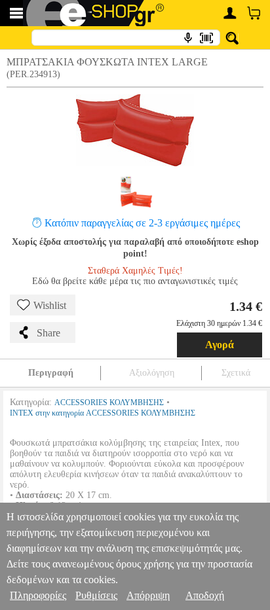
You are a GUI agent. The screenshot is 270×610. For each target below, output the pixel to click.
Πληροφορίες (38, 595)
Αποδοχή (204, 595)
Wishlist (49, 305)
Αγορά (219, 344)
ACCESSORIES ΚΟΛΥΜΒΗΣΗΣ (109, 402)
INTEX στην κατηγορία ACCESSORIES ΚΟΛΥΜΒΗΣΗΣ (102, 413)
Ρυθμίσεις (96, 595)
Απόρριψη (148, 595)
